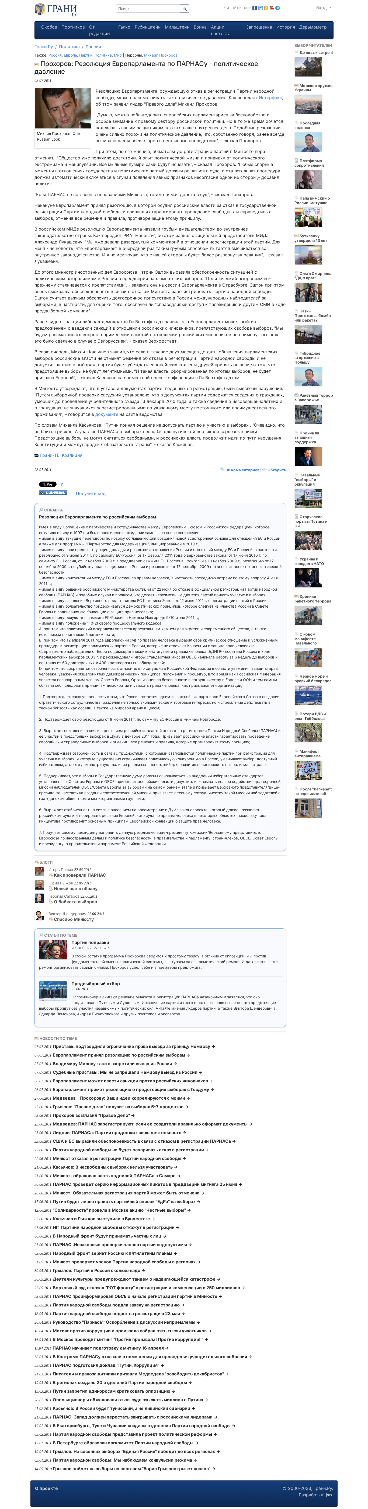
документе (106, 414)
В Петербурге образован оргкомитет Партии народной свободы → (126, 1442)
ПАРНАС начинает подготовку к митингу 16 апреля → (111, 1348)
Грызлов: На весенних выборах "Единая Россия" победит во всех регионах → (136, 1451)
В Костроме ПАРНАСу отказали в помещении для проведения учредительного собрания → (152, 1356)
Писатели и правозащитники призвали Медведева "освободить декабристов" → (141, 1373)
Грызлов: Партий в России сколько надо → (99, 1270)
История (285, 27)
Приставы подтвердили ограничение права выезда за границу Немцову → (134, 1046)
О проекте (46, 1488)
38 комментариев (242, 470)
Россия (93, 46)
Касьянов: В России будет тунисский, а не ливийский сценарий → (124, 1408)
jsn (329, 1494)
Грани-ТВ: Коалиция (61, 455)
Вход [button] (322, 7)
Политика (69, 46)
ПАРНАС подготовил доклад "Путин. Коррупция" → (108, 1365)
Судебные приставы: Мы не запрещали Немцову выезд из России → (128, 1072)
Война (200, 27)
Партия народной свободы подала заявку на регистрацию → (119, 1305)
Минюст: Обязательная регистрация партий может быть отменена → (128, 1193)
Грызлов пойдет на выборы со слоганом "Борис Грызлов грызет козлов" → (134, 1468)
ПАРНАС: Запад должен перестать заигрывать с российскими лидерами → (135, 1417)
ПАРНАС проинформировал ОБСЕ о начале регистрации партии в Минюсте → (138, 1296)
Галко (124, 27)
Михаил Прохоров (161, 55)
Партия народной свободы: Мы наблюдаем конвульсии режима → (125, 1460)
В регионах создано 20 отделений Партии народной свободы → (122, 1382)
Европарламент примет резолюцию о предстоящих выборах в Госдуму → (133, 1089)
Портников (73, 27)
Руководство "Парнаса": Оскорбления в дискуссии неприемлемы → (126, 1322)
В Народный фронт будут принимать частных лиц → (109, 1236)
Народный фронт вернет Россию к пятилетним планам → (115, 1253)
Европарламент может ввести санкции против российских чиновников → (133, 1080)
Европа (70, 55)
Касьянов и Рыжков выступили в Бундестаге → (104, 1218)
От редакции (99, 30)
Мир (118, 55)
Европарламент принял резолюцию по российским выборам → (121, 1055)
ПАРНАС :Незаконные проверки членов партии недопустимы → (122, 1244)
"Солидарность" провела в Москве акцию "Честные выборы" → (122, 1210)
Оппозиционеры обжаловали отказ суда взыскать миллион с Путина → (130, 1399)
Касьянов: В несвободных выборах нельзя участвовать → (115, 1167)
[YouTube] (272, 7)
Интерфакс (270, 97)
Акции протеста (221, 30)
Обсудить (276, 470)
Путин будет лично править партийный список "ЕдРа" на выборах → (127, 1201)
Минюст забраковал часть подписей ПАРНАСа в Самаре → (117, 1175)
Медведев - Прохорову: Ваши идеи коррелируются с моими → (121, 1098)
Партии (85, 55)
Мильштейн (177, 27)
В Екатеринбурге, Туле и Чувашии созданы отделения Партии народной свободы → (144, 1425)
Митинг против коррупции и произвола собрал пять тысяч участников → (132, 1330)
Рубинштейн (148, 27)
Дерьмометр (313, 27)
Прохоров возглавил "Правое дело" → (94, 1115)
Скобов (49, 27)
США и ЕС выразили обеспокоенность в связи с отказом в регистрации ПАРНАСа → (144, 1141)
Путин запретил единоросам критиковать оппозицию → (114, 1391)
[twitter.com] (260, 7)
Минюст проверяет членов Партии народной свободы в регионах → (127, 1261)
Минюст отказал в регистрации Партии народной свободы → (119, 1158)
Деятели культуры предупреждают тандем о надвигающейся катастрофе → (137, 1279)
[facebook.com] (254, 7)
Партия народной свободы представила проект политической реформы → (135, 1434)
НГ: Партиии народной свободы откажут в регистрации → (116, 1227)
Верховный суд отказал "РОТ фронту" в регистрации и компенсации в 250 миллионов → (149, 1287)
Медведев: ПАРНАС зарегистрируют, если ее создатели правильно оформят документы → (153, 1124)
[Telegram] (277, 7)
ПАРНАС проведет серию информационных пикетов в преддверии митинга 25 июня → (147, 1184)
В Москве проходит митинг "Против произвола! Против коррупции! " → (130, 1339)
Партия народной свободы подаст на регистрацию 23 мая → (119, 1313)
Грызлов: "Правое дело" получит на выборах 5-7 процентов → (121, 1106)
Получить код (91, 493)
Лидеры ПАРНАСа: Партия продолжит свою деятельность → (119, 1132)
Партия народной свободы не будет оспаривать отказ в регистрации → (131, 1149)
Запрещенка (259, 27)
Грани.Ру (43, 46)
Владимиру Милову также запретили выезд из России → (115, 1063)
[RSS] (266, 7)
